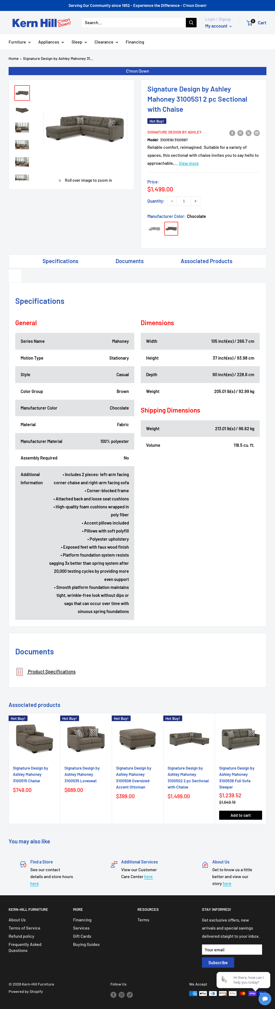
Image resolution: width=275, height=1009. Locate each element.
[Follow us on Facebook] (113, 994)
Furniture (17, 41)
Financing (135, 41)
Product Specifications (51, 671)
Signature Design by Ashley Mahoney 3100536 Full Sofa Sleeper (236, 777)
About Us (17, 919)
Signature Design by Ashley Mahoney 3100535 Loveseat (82, 774)
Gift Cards (82, 936)
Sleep (77, 41)
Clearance (104, 41)
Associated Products (206, 261)
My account (216, 25)
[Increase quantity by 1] (195, 201)
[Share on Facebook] (232, 133)
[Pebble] (154, 229)
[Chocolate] (171, 229)
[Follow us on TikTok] (130, 994)
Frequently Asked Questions (25, 947)
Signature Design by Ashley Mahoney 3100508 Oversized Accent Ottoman (133, 777)
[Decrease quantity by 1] (171, 201)
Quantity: (156, 200)
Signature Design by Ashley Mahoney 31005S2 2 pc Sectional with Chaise (188, 777)
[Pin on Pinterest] (240, 133)
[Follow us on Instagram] (122, 994)
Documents (130, 261)
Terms (143, 919)
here (34, 883)
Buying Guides (86, 944)
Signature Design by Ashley (174, 132)
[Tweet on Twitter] (249, 133)
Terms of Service (24, 927)
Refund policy (21, 936)
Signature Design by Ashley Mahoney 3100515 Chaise (30, 774)
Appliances (48, 41)
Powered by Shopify (26, 991)
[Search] (191, 22)
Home (14, 58)
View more (189, 163)
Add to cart (241, 815)
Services (81, 927)
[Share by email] (257, 133)
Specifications (60, 261)
